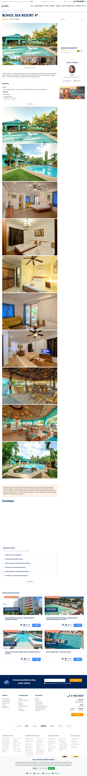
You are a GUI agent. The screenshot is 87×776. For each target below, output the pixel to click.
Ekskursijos (21, 703)
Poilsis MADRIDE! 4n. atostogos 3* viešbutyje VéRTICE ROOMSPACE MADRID (19, 618)
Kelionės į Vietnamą (29, 740)
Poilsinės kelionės (6, 700)
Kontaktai (26, 1)
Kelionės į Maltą (5, 748)
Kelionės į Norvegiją (17, 751)
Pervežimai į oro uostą (75, 744)
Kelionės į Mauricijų (29, 754)
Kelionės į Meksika (29, 747)
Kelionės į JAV (39, 740)
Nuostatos (47, 773)
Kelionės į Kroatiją (16, 738)
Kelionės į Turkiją (5, 738)
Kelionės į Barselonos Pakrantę (50, 750)
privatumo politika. (67, 683)
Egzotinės (58, 6)
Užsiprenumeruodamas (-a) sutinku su (58, 683)
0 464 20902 (80, 710)
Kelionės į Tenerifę (52, 747)
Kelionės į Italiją (5, 744)
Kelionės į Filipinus (29, 750)
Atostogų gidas (4, 1)
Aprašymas (9, 10)
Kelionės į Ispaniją (5, 746)
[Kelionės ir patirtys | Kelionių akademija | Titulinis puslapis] (6, 6)
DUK (19, 707)
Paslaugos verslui (38, 704)
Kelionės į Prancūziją (17, 742)
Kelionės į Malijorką (63, 745)
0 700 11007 (77, 696)
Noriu (75, 680)
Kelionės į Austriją (16, 748)
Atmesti (35, 768)
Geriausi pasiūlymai (39, 6)
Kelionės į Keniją (39, 741)
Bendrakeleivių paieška (23, 706)
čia (70, 765)
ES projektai (37, 710)
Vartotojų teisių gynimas (40, 709)
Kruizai (63, 6)
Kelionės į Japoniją (29, 751)
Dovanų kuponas (74, 747)
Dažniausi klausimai (13, 1)
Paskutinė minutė (70, 6)
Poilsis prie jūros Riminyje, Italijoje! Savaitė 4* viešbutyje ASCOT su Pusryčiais (22, 652)
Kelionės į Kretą (51, 740)
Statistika (38, 773)
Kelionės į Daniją (16, 749)
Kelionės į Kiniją (28, 744)
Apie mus (21, 1)
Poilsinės (47, 6)
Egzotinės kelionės (6, 703)
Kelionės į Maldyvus (40, 751)
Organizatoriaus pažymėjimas (41, 706)
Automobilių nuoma (75, 738)
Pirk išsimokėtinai (74, 743)
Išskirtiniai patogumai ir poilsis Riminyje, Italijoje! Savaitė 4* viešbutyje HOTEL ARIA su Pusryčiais (62, 618)
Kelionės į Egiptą (5, 740)
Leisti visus (51, 768)
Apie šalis (21, 698)
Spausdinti (62, 19)
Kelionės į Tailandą (29, 738)
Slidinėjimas (78, 6)
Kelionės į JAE (39, 747)
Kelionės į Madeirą (63, 742)
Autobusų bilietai (74, 746)
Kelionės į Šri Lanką (29, 741)
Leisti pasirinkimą (43, 768)
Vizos (20, 701)
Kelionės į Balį (28, 748)
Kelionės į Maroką (28, 746)
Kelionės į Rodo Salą (63, 744)
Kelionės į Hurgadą (52, 741)
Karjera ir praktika (38, 701)
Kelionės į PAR (39, 743)
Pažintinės (52, 6)
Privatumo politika (38, 703)
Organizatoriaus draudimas (40, 707)
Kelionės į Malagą (62, 747)
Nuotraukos (15, 10)
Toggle (27, 773)
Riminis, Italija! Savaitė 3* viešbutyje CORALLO (58, 652)
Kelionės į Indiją (39, 754)
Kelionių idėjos (22, 710)
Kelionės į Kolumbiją (29, 753)
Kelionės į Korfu (51, 745)
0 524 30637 (80, 706)
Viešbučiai (21, 704)
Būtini (30, 773)
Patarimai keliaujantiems (23, 700)
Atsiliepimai (21, 709)
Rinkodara (57, 773)
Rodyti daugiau (29, 104)
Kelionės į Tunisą (16, 744)
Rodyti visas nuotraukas (29, 67)
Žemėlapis (21, 10)
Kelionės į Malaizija (40, 752)
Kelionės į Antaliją (51, 738)
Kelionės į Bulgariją (6, 743)
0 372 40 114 (71, 710)
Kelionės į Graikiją (5, 741)
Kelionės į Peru (28, 743)
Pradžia (4, 10)
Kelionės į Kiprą (5, 747)
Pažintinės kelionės (6, 701)
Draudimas (73, 740)
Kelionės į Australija (40, 738)
